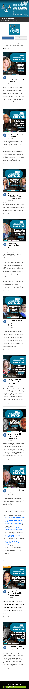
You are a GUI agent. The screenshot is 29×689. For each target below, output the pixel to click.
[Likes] (4, 104)
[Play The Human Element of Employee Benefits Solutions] (4, 77)
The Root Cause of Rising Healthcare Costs (15, 323)
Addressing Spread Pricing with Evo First (16, 648)
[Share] (8, 104)
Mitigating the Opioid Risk (16, 491)
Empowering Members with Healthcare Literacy (15, 246)
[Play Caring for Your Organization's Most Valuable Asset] (4, 591)
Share (9, 38)
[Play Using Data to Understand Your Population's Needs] (4, 194)
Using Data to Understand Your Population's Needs (15, 196)
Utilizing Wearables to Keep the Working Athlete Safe (16, 436)
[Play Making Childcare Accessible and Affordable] (4, 380)
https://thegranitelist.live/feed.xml (9, 20)
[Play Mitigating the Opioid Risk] (4, 491)
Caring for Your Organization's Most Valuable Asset (15, 593)
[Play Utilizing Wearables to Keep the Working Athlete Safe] (4, 435)
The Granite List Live (8, 18)
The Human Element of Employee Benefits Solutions (16, 79)
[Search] (24, 2)
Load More (14, 674)
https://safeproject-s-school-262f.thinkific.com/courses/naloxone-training (13, 543)
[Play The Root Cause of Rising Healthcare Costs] (4, 321)
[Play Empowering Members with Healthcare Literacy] (4, 244)
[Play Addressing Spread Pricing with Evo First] (4, 647)
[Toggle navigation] (27, 2)
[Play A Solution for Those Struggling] (4, 135)
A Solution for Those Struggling (16, 135)
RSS (21, 38)
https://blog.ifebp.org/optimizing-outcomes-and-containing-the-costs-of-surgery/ (14, 529)
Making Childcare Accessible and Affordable (14, 382)
